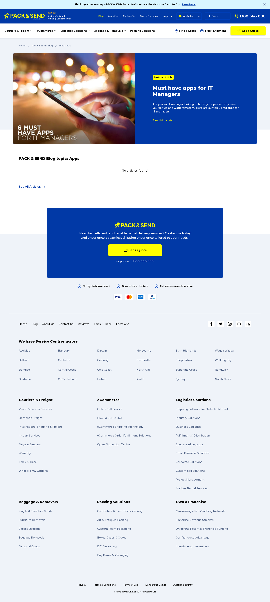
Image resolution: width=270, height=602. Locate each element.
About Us (113, 16)
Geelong (102, 360)
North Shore (223, 379)
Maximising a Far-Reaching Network (200, 511)
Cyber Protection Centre (113, 444)
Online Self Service (109, 409)
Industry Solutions (188, 418)
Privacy (82, 584)
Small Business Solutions (193, 453)
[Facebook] (211, 324)
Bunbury (64, 350)
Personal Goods (29, 546)
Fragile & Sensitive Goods (35, 511)
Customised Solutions (190, 470)
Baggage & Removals (38, 502)
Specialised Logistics (190, 444)
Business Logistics (188, 426)
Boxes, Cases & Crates (111, 537)
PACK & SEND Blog (42, 45)
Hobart (102, 379)
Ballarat (24, 360)
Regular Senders (30, 444)
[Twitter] (220, 324)
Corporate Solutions (189, 462)
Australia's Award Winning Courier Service (59, 17)
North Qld (143, 369)
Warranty (25, 453)
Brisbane (25, 379)
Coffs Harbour (67, 379)
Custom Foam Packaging (114, 528)
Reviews (83, 324)
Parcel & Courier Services (35, 409)
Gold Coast (104, 369)
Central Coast (67, 369)
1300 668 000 (143, 261)
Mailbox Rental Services (192, 488)
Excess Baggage (29, 528)
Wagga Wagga (224, 350)
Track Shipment (215, 30)
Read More (160, 120)
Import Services (29, 435)
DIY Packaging (107, 546)
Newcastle (143, 360)
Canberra (64, 360)
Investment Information (192, 546)
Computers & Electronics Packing (119, 511)
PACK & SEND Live (109, 418)
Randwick (221, 369)
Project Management (190, 479)
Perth (140, 379)
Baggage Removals (31, 537)
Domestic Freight (30, 418)
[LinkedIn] (248, 324)
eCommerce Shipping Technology (120, 426)
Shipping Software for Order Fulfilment (202, 409)
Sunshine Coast (186, 369)
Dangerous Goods (155, 584)
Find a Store (187, 30)
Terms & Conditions (104, 584)
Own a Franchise (149, 16)
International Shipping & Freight (40, 426)
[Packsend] (24, 16)
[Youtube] (239, 324)
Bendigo (24, 369)
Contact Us (129, 16)
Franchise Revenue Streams (195, 520)
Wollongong (223, 360)
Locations (122, 324)
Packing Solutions (113, 502)
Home (22, 45)
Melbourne (143, 350)
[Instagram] (230, 324)
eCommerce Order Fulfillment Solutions (124, 435)
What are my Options (33, 470)
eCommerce (108, 400)
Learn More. (189, 4)
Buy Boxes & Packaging (113, 555)
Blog (101, 16)
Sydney (181, 379)
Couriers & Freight (36, 400)
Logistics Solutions (193, 400)
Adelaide (24, 350)
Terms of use (130, 584)
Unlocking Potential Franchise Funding (202, 528)
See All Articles (30, 186)
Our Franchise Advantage (192, 537)
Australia (188, 16)
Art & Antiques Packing (112, 520)
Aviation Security (182, 584)
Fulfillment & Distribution (193, 435)
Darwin (102, 350)
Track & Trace (103, 324)
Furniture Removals (32, 520)
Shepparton (184, 360)
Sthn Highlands (186, 350)
